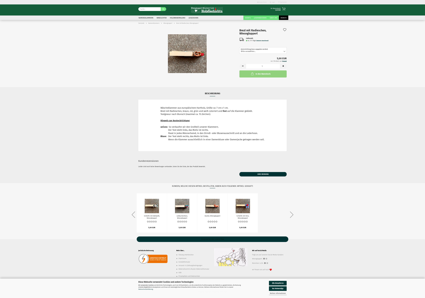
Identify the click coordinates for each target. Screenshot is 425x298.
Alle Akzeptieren (278, 283)
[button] (242, 66)
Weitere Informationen (278, 293)
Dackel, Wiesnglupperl (212, 216)
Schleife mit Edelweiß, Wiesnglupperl (152, 217)
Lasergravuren (260, 18)
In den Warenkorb (263, 74)
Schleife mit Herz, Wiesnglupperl (243, 217)
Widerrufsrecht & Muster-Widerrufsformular (194, 269)
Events (248, 18)
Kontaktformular (184, 262)
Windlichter (162, 18)
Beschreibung (212, 93)
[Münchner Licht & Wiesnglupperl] (207, 9)
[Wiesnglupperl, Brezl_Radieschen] (187, 54)
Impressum (182, 258)
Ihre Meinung (263, 174)
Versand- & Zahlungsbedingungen (190, 265)
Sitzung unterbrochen (186, 255)
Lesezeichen (193, 18)
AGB (180, 273)
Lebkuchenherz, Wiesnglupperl (182, 217)
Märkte (284, 18)
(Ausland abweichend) (262, 40)
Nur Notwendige (277, 288)
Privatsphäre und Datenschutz (189, 276)
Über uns (273, 18)
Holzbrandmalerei (177, 18)
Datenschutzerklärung (145, 289)
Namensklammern (146, 18)
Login (273, 2)
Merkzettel (283, 2)
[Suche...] (163, 9)
